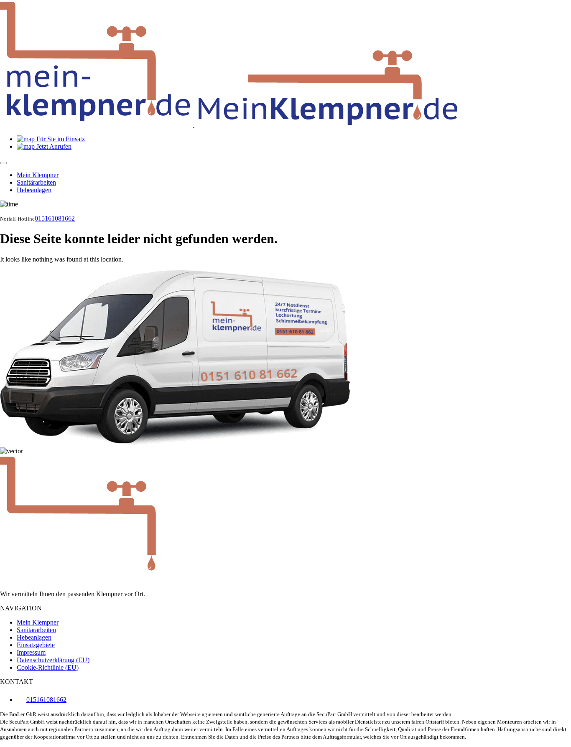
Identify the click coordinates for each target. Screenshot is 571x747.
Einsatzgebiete (36, 644)
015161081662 (55, 218)
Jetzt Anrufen (53, 146)
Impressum (31, 652)
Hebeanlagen (34, 189)
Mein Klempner (38, 174)
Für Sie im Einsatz (60, 138)
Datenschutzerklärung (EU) (53, 659)
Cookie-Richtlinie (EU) (48, 667)
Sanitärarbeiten (36, 182)
